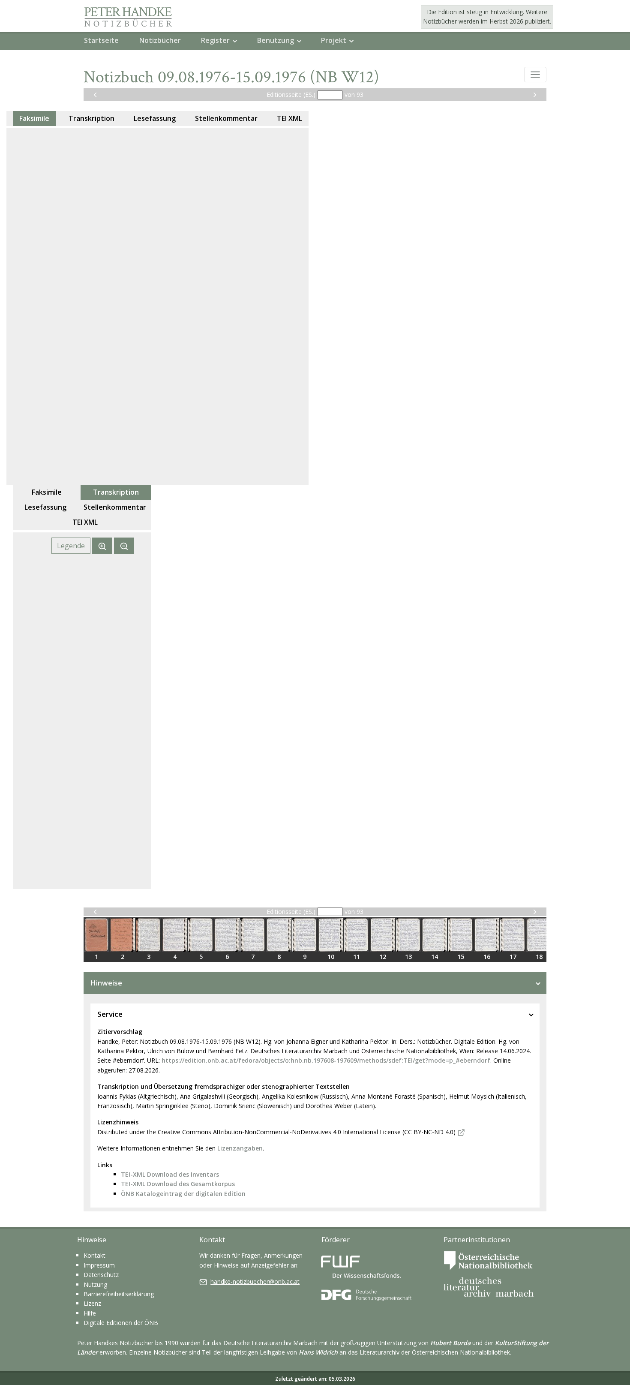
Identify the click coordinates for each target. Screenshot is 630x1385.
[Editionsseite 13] (408, 935)
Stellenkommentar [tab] (226, 118)
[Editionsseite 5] (200, 935)
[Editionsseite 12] (382, 935)
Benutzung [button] (275, 40)
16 (486, 956)
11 (356, 956)
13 (408, 956)
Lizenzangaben (240, 1148)
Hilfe (90, 1313)
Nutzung (95, 1284)
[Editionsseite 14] (434, 935)
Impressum (99, 1265)
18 (539, 956)
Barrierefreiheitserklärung (119, 1294)
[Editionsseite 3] (148, 935)
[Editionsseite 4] (174, 935)
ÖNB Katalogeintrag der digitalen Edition (183, 1194)
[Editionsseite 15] (460, 935)
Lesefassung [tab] (155, 118)
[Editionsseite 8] (278, 935)
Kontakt (94, 1255)
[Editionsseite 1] (96, 935)
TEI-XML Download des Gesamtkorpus (178, 1184)
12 (382, 956)
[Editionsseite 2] (122, 935)
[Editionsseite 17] (512, 935)
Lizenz (92, 1303)
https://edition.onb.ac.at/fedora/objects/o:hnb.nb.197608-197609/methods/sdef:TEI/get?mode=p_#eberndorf (326, 1060)
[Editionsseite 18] (539, 935)
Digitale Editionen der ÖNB (121, 1323)
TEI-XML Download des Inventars (170, 1174)
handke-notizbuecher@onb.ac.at (255, 1281)
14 (434, 956)
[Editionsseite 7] (252, 935)
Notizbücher (160, 40)
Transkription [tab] (91, 118)
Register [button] (215, 40)
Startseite (101, 40)
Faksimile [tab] (34, 118)
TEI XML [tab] (289, 118)
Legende (71, 545)
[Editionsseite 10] (330, 935)
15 (460, 956)
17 (513, 956)
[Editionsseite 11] (356, 935)
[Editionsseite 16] (486, 935)
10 (330, 956)
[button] (535, 74)
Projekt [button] (333, 40)
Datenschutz (101, 1275)
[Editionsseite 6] (227, 935)
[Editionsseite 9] (304, 935)
